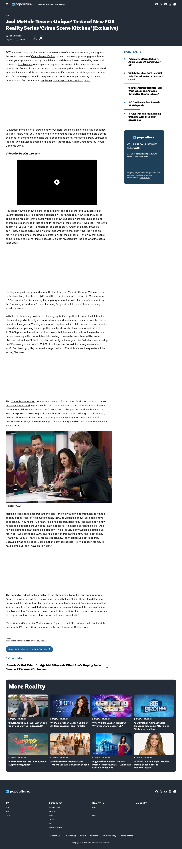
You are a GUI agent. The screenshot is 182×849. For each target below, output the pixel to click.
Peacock (53, 811)
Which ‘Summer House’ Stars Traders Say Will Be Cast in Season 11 (69, 764)
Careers (94, 835)
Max (51, 815)
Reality (9, 15)
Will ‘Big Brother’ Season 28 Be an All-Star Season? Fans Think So (69, 724)
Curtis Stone (55, 292)
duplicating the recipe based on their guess (65, 80)
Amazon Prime (55, 827)
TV (7, 802)
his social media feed (18, 405)
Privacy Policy (145, 177)
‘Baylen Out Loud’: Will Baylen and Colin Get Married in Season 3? (27, 724)
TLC (94, 811)
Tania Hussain (15, 35)
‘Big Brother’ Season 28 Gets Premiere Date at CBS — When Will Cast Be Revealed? (111, 764)
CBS (8, 815)
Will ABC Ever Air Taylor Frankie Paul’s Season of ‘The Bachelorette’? (151, 764)
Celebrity (59, 4)
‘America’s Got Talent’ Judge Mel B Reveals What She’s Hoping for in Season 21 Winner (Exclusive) (53, 667)
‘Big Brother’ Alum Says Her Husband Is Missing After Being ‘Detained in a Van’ (151, 725)
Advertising (70, 835)
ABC (8, 807)
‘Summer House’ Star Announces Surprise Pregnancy (27, 763)
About (83, 835)
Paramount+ (54, 807)
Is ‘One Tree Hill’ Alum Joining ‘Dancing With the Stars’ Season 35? (144, 116)
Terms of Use (144, 175)
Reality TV (98, 802)
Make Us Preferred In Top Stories (29, 649)
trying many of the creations (65, 222)
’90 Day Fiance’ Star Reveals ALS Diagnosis (144, 104)
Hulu (51, 823)
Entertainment (45, 4)
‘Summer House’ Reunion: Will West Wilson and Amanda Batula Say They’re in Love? (145, 90)
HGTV (95, 815)
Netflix (52, 819)
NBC (8, 811)
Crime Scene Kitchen (43, 56)
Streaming (55, 802)
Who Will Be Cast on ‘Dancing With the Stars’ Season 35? (109, 724)
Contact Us (54, 835)
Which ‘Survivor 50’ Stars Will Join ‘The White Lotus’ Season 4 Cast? (145, 76)
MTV (94, 807)
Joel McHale (25, 64)
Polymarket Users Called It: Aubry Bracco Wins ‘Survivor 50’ (144, 61)
